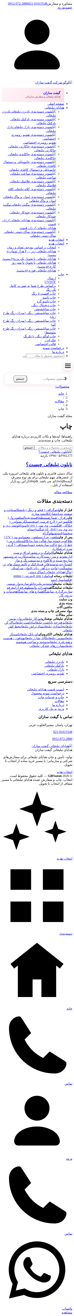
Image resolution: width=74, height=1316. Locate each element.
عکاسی (17, 510)
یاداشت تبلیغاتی (24, 622)
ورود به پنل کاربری (51, 709)
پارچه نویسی (59, 564)
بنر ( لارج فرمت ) (49, 521)
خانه (61, 393)
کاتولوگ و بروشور (42, 552)
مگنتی (39, 529)
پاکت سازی (49, 545)
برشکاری (58, 549)
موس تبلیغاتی (55, 638)
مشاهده (67, 1312)
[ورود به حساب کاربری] (37, 78)
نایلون (19, 525)
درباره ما (58, 705)
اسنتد (49, 583)
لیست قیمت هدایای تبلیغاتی (45, 689)
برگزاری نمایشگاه (54, 591)
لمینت (22, 541)
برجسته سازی (55, 541)
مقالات (59, 401)
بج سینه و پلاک (57, 560)
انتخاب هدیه (64, 772)
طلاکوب (68, 541)
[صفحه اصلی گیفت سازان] (52, 746)
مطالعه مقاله (63, 492)
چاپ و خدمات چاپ (51, 697)
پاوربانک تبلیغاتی (29, 634)
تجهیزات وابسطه (38, 587)
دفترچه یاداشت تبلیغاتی (49, 622)
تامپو (25, 525)
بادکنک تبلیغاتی (54, 665)
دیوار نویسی (14, 583)
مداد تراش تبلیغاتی (31, 626)
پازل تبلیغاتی (55, 669)
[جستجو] (24, 356)
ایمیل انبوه (58, 580)
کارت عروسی (17, 556)
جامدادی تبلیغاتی (53, 626)
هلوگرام (48, 533)
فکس (68, 580)
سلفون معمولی (31, 537)
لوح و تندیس (40, 560)
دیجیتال (27, 517)
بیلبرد (38, 583)
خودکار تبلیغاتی (33, 618)
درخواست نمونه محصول (47, 693)
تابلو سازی (29, 583)
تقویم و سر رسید (55, 556)
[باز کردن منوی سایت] (67, 365)
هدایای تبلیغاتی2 (54, 572)
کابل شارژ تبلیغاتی (35, 638)
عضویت (68, 7)
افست (35, 517)
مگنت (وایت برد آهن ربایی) (49, 568)
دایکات (28, 541)
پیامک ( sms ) (42, 576)
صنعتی (34, 521)
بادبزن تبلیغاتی (54, 662)
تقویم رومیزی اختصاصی (47, 673)
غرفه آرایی (20, 587)
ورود (61, 7)
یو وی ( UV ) (12, 537)
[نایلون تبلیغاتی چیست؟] (55, 451)
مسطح (43, 517)
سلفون (19, 517)
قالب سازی (39, 541)
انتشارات (54, 514)
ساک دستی (35, 572)
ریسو (20, 521)
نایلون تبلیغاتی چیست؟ (49, 464)
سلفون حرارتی (50, 537)
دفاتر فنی (45, 564)
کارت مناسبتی (35, 556)
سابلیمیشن (60, 533)
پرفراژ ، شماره (58, 517)
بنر (44, 583)
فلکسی (57, 525)
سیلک (27, 521)
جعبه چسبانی (34, 545)
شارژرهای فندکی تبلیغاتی (46, 646)
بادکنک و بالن (31, 564)
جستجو (20, 378)
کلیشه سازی (40, 514)
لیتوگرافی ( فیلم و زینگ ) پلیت (40, 510)
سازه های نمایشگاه (29, 591)
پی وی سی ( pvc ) (41, 525)
